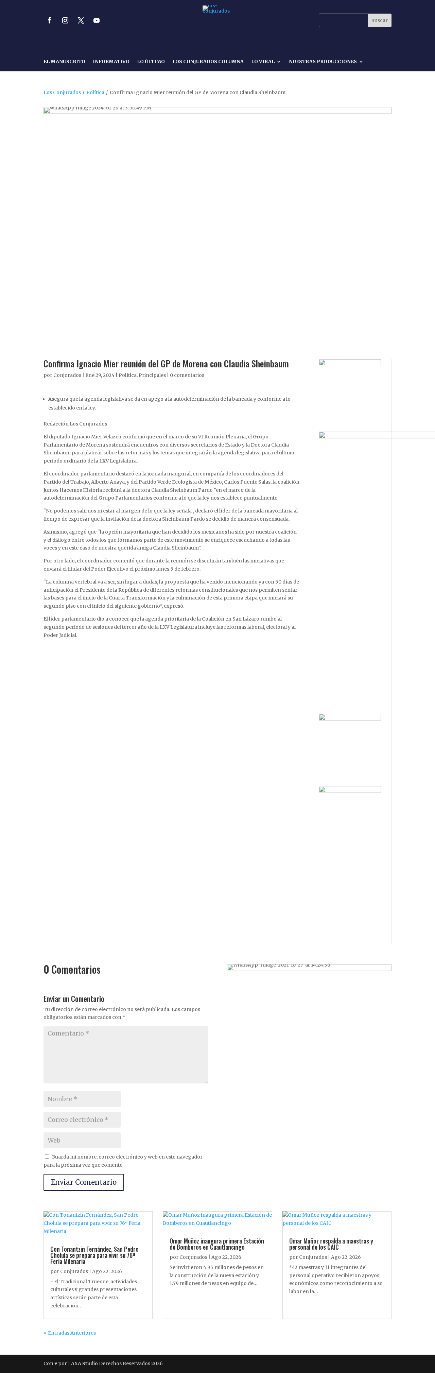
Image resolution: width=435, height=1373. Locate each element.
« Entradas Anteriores (70, 1333)
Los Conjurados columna (208, 62)
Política (95, 92)
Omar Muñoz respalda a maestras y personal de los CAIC (331, 1243)
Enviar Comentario (84, 1182)
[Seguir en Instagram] (65, 20)
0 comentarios (187, 375)
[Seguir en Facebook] (50, 20)
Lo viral (263, 62)
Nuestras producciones (323, 62)
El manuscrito (64, 62)
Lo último (151, 62)
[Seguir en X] (81, 20)
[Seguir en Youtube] (96, 20)
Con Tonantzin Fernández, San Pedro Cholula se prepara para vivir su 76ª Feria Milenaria (94, 1255)
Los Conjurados (62, 92)
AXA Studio (85, 1363)
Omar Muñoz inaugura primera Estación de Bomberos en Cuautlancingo (217, 1243)
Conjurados (67, 375)
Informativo (111, 62)
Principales (152, 375)
